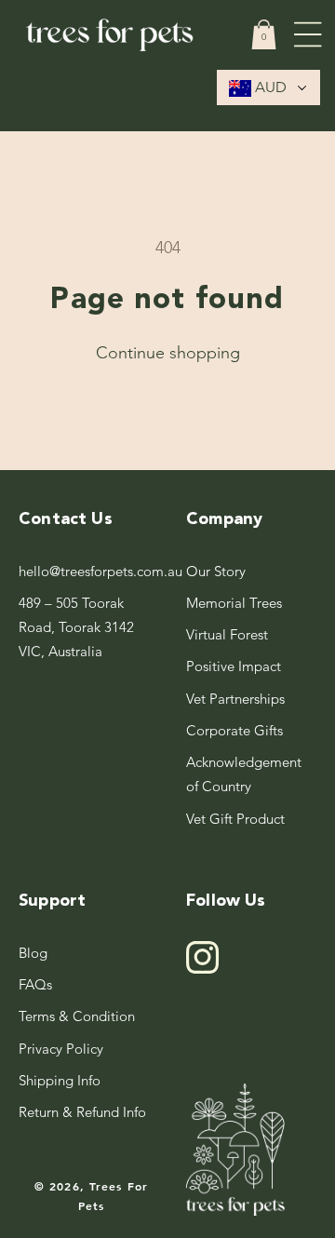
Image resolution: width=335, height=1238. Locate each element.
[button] (263, 34)
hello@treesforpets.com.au (84, 571)
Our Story (216, 571)
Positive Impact (233, 666)
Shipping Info (59, 1080)
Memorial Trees (234, 603)
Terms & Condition (77, 1016)
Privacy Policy (61, 1048)
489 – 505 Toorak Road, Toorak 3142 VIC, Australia (76, 627)
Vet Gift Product (235, 819)
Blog (33, 953)
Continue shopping (168, 353)
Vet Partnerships (235, 698)
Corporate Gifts (234, 730)
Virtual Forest (227, 634)
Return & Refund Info (82, 1112)
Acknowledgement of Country (244, 774)
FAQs (35, 984)
